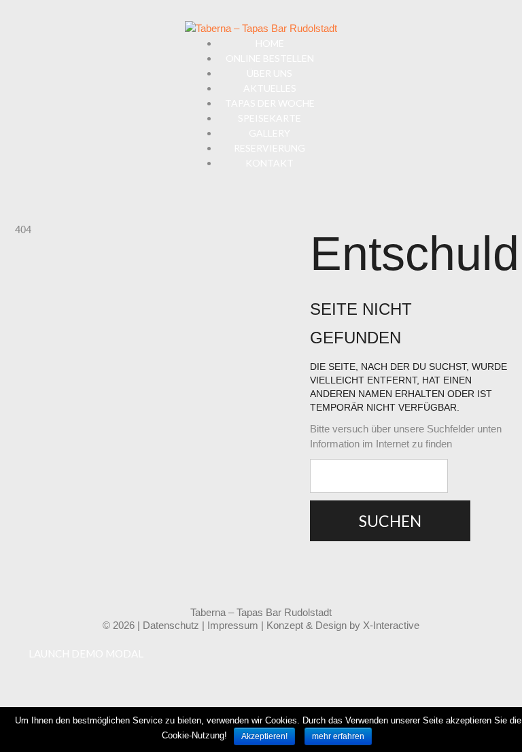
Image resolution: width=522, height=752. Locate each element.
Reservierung (269, 148)
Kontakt (269, 163)
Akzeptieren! (264, 736)
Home (270, 43)
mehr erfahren (338, 736)
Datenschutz (171, 625)
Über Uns (269, 73)
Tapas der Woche (270, 103)
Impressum (232, 625)
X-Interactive (391, 625)
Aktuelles (269, 88)
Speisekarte (269, 118)
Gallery (269, 133)
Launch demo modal (86, 653)
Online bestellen (270, 58)
